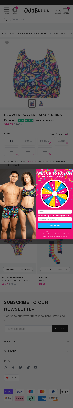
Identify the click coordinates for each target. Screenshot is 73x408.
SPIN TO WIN (55, 226)
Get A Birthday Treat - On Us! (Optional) (53, 216)
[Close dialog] (70, 171)
